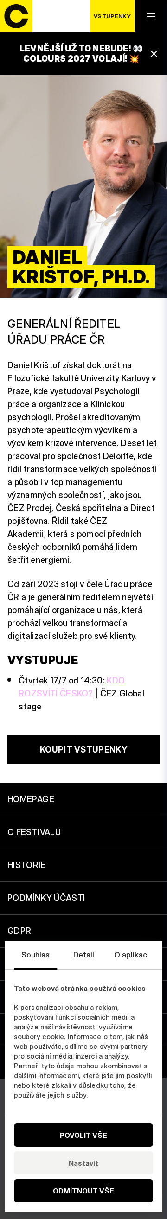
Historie (26, 865)
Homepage (30, 799)
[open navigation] (151, 16)
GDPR (19, 931)
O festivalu (34, 832)
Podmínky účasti (46, 898)
